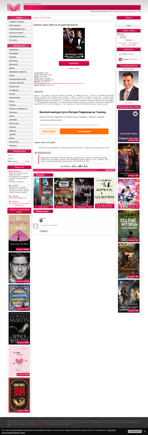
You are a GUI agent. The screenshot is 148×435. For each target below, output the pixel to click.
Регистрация (22, 163)
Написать (131, 54)
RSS (110, 11)
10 (96, 170)
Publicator (53, 170)
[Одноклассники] (78, 166)
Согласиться (135, 431)
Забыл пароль (15, 163)
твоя (84, 170)
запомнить (14, 161)
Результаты (123, 43)
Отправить (43, 231)
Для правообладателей (42, 153)
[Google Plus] (85, 166)
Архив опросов (133, 43)
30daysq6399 (48, 130)
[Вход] (41, 220)
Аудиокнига (50, 85)
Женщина (123, 37)
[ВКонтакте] (73, 166)
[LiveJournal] (82, 166)
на (72, 170)
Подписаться (133, 59)
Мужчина (123, 36)
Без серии (92, 170)
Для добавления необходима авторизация (19, 204)
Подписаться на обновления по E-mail (127, 11)
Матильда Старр (77, 170)
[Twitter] (75, 166)
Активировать (84, 131)
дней (87, 170)
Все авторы (129, 102)
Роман (42, 170)
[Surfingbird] (87, 166)
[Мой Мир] (80, 166)
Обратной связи (41, 424)
